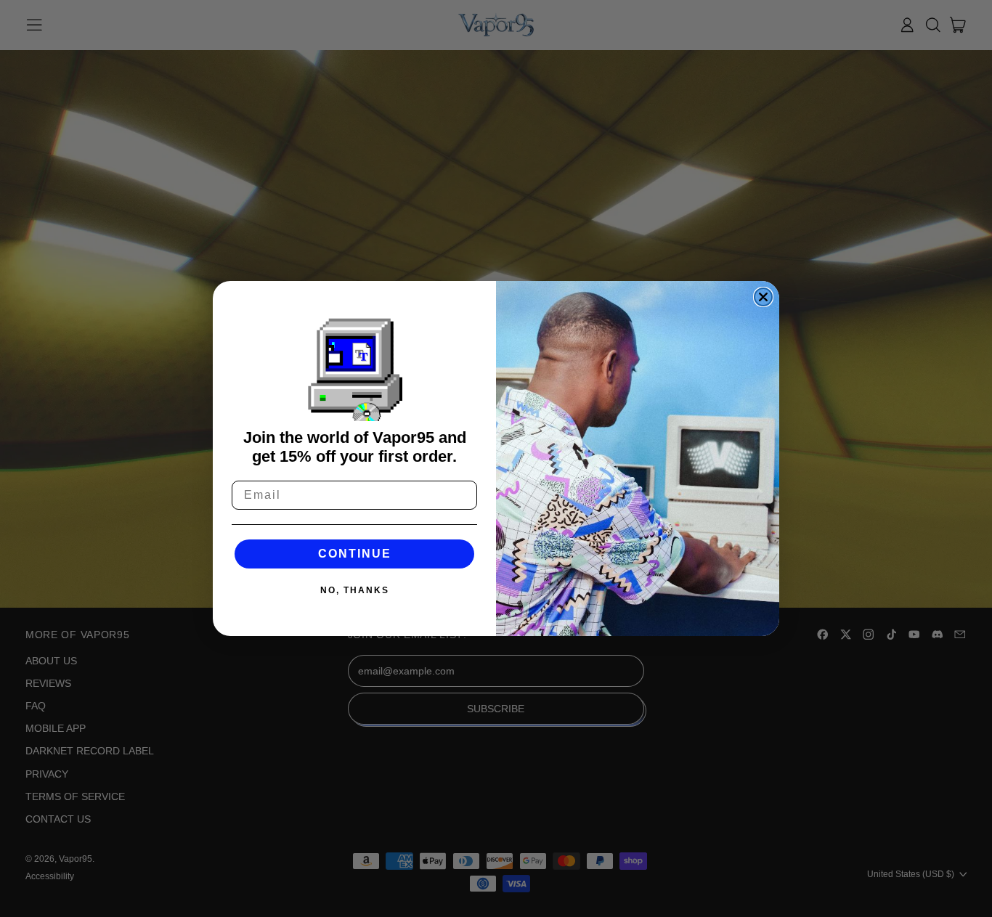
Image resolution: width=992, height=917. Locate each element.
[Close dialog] (763, 297)
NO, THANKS (354, 590)
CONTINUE (354, 553)
